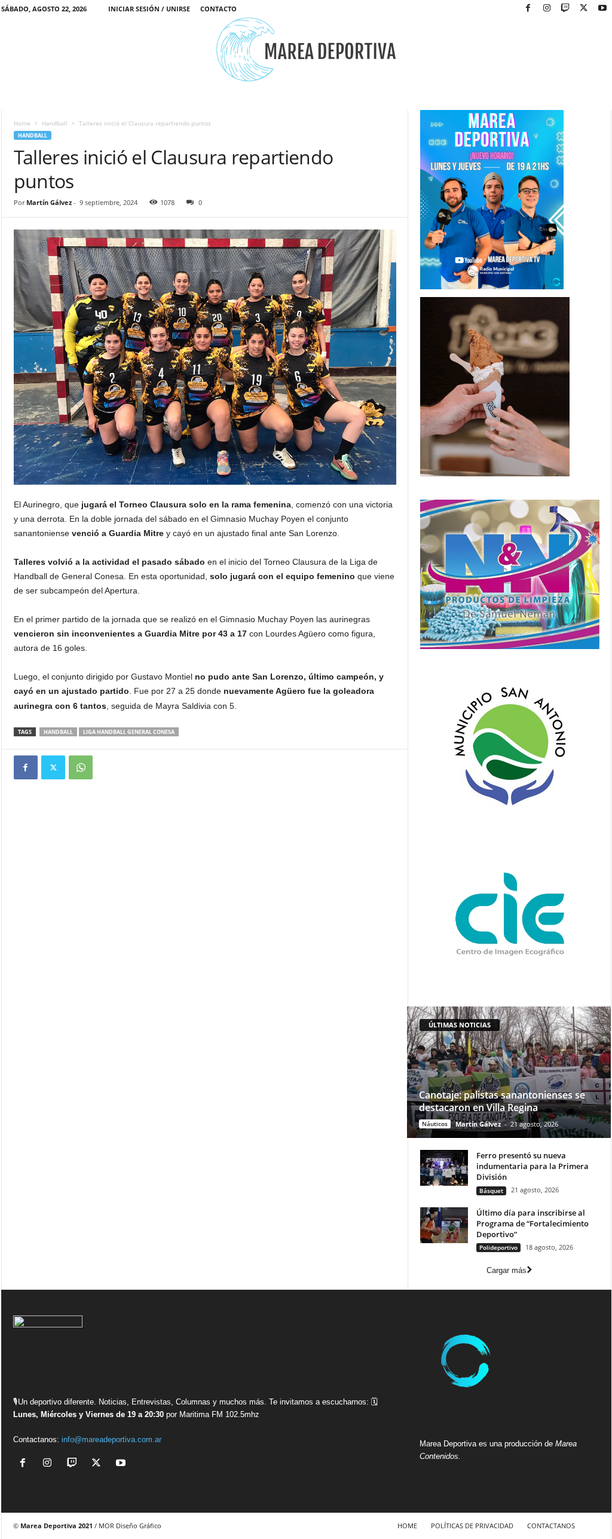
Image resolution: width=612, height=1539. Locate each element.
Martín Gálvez (49, 202)
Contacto (218, 8)
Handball (55, 123)
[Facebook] (528, 8)
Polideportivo (498, 1247)
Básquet (491, 1190)
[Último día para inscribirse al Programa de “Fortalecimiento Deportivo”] (444, 1225)
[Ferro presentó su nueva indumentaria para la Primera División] (444, 1168)
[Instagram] (547, 8)
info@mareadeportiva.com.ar (111, 1439)
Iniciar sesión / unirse (149, 8)
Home (22, 123)
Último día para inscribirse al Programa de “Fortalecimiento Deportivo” (532, 1223)
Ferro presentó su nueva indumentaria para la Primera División (532, 1166)
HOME (407, 1525)
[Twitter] (53, 767)
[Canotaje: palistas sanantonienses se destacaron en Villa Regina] (509, 1072)
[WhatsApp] (81, 767)
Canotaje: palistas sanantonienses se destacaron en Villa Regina (502, 1101)
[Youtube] (602, 8)
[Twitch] (565, 8)
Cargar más (506, 1270)
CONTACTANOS (551, 1525)
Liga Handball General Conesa (129, 732)
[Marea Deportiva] (306, 49)
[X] (584, 8)
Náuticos (435, 1123)
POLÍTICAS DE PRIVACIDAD (472, 1525)
